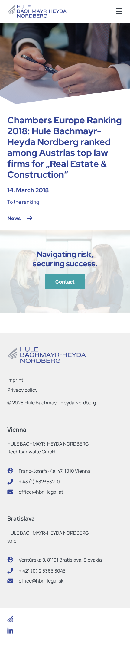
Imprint (15, 380)
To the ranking (23, 202)
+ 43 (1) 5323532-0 (39, 481)
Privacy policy (22, 390)
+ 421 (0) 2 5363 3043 (42, 570)
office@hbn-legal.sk (41, 580)
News (14, 218)
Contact (65, 281)
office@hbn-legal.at (41, 492)
